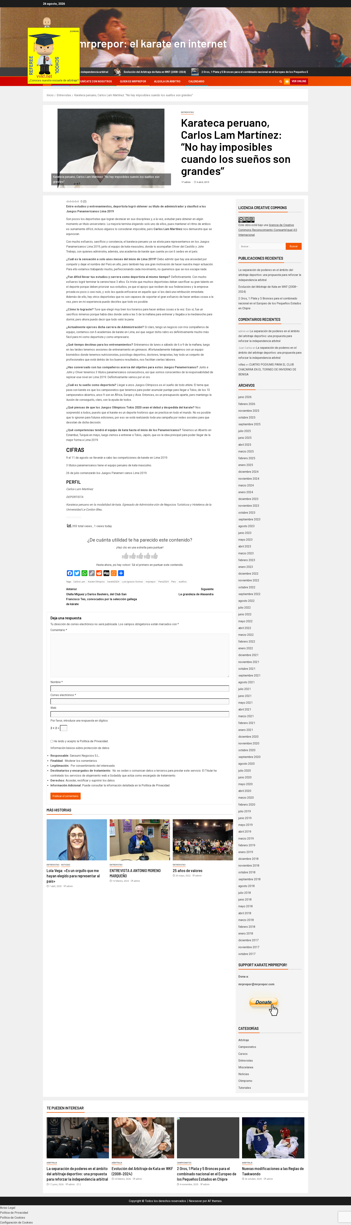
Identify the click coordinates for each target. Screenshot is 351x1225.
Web (53, 708)
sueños (182, 581)
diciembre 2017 (248, 940)
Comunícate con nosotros (93, 81)
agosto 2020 (246, 763)
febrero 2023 (246, 560)
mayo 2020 (245, 784)
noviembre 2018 (248, 865)
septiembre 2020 (249, 757)
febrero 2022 (246, 641)
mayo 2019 (245, 825)
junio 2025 (245, 437)
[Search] (280, 81)
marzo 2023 (246, 553)
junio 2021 (245, 696)
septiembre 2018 (249, 879)
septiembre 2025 (249, 424)
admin (187, 182)
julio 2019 (244, 811)
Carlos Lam (79, 581)
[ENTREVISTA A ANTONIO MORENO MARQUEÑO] (140, 839)
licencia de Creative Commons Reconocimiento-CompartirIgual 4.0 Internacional (267, 230)
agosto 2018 (246, 886)
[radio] (125, 556)
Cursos (243, 1054)
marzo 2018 (246, 920)
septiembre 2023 (249, 519)
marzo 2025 (246, 451)
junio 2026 (245, 397)
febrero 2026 (246, 404)
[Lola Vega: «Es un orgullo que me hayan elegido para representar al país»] (77, 839)
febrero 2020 (246, 804)
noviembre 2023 (248, 505)
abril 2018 (244, 913)
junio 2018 (245, 899)
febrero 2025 (246, 458)
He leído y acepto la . (80, 741)
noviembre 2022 (248, 580)
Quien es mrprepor (133, 81)
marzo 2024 (246, 485)
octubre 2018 (246, 872)
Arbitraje (243, 1040)
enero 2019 (245, 852)
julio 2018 (244, 893)
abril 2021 (244, 709)
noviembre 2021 (248, 662)
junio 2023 (245, 533)
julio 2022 (244, 607)
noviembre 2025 (248, 410)
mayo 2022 (245, 621)
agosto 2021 (246, 682)
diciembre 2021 (248, 655)
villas (241, 364)
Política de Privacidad (94, 741)
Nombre (56, 682)
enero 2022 (245, 648)
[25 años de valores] (203, 839)
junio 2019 (245, 818)
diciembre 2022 (248, 573)
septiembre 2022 (249, 594)
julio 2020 (244, 770)
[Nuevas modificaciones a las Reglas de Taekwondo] (273, 1137)
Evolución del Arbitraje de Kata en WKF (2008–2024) (105, 71)
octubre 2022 (246, 587)
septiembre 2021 (249, 675)
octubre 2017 (246, 954)
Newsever (195, 1201)
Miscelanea (245, 1067)
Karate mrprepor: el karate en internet (135, 43)
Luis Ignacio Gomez (132, 581)
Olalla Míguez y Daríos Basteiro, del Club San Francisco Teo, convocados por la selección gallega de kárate (101, 596)
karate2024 (113, 581)
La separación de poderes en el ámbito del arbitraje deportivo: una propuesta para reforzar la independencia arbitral (269, 275)
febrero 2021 (246, 723)
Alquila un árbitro (167, 81)
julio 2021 (244, 689)
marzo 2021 (246, 716)
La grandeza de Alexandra (196, 591)
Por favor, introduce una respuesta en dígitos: (79, 720)
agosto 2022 (246, 601)
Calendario (196, 81)
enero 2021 (245, 730)
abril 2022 (244, 628)
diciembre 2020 (248, 736)
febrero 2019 (246, 845)
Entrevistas (187, 112)
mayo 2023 (245, 539)
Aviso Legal (7, 1207)
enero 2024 (245, 492)
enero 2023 (245, 567)
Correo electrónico (63, 695)
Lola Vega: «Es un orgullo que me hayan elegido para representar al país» (73, 876)
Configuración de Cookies (16, 1222)
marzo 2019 (246, 838)
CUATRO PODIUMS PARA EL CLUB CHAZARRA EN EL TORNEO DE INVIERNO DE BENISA (267, 369)
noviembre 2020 (248, 743)
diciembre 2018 (248, 859)
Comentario (58, 630)
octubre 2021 (246, 668)
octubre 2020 (246, 750)
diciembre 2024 (248, 471)
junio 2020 (245, 777)
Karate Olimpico (96, 581)
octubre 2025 (246, 417)
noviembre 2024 (248, 478)
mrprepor (151, 581)
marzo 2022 (246, 635)
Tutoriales (244, 1088)
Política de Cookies (12, 1217)
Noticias (65, 865)
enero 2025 (245, 465)
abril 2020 (244, 791)
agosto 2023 (246, 526)
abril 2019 (244, 831)
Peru (173, 581)
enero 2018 (245, 933)
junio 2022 (245, 614)
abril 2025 (244, 444)
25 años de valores (187, 870)
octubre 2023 (246, 512)
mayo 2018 (245, 906)
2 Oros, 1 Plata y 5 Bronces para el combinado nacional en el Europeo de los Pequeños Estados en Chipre (215, 71)
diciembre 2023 (248, 499)
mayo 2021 (245, 702)
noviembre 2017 (248, 947)
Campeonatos (247, 1047)
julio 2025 (244, 431)
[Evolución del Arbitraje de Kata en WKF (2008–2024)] (143, 1137)
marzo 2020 (246, 797)
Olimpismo (245, 1081)
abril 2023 (244, 546)
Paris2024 (163, 581)
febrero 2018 (246, 926)
